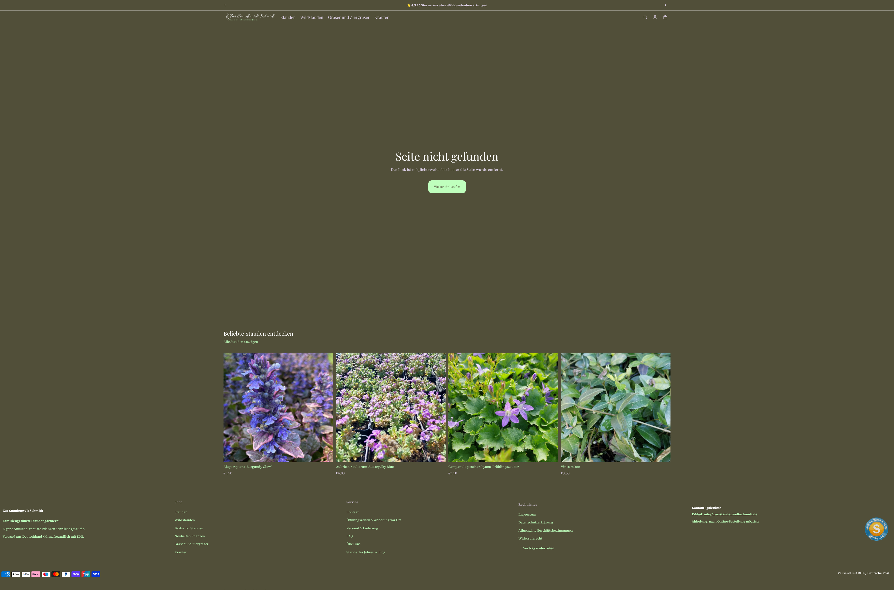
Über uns (353, 544)
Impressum (527, 514)
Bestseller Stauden (189, 528)
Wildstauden (185, 520)
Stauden (181, 512)
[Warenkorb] (665, 17)
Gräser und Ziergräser (191, 544)
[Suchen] (645, 17)
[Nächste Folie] (665, 5)
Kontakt (352, 512)
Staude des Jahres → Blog (365, 552)
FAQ (349, 536)
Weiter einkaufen (447, 186)
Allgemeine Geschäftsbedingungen (545, 530)
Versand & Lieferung (362, 528)
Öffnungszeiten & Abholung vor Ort (373, 520)
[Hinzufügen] (326, 455)
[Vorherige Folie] (225, 5)
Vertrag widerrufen (538, 548)
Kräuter (180, 552)
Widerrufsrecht (530, 538)
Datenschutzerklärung (535, 522)
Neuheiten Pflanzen (190, 536)
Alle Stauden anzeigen (241, 341)
